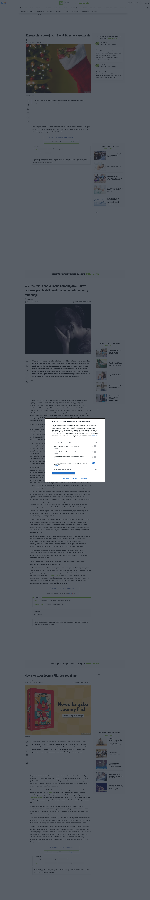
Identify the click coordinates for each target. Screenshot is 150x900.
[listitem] (75, 443)
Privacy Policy (83, 478)
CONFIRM (64, 473)
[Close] (102, 421)
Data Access (75, 478)
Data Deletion (66, 478)
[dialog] (75, 450)
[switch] (94, 446)
